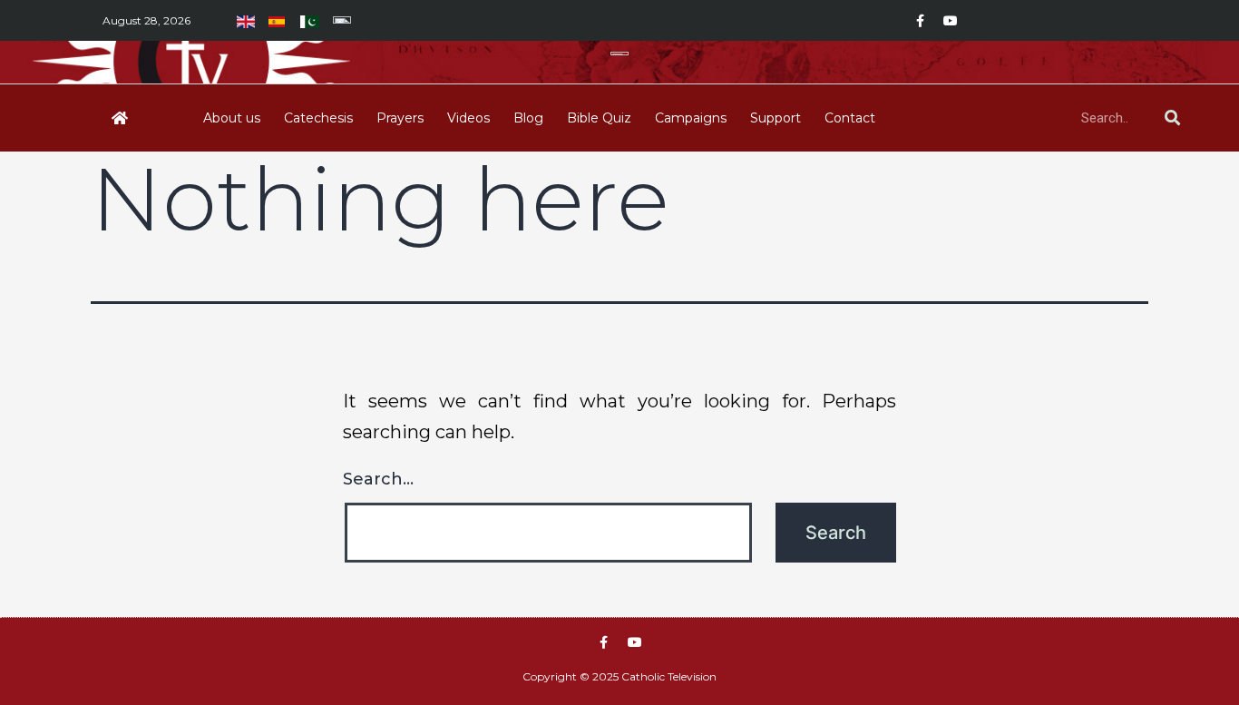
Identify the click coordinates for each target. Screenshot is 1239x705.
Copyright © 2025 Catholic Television (619, 676)
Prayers (400, 118)
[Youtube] (950, 21)
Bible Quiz (599, 118)
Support (775, 118)
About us (231, 118)
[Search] (1172, 118)
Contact (849, 118)
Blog (528, 118)
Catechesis (318, 118)
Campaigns (691, 118)
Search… (378, 479)
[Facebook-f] (919, 21)
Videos (468, 118)
